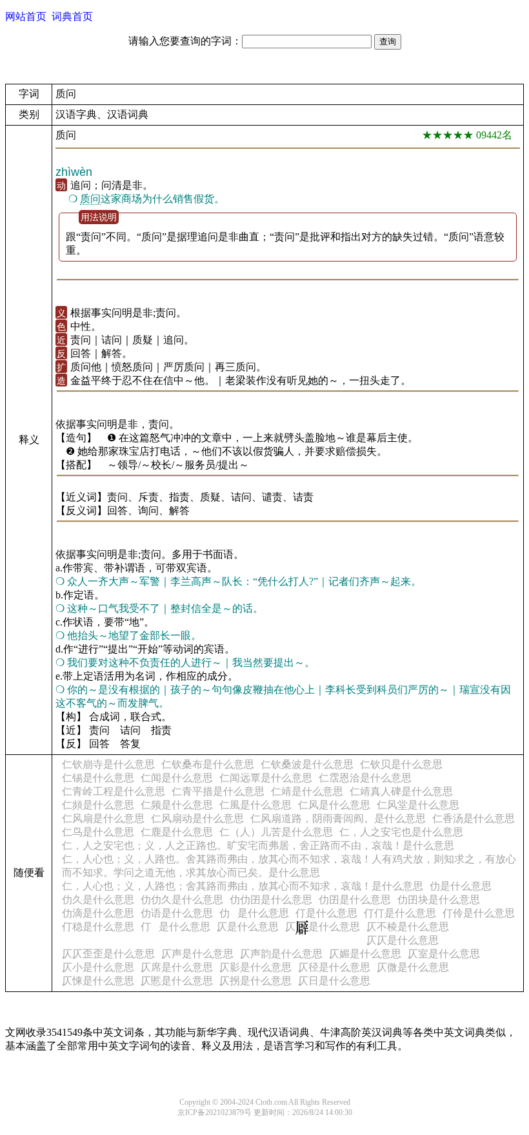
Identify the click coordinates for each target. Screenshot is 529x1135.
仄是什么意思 (248, 926)
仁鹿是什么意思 (177, 831)
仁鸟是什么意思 (98, 831)
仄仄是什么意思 (402, 940)
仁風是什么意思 (255, 804)
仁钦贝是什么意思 (401, 764)
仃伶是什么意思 (479, 913)
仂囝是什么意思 (355, 899)
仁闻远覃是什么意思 (265, 777)
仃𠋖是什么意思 (175, 926)
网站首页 (25, 16)
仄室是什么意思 (444, 953)
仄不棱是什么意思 (407, 926)
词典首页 (72, 16)
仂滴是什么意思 (98, 913)
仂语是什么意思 (177, 913)
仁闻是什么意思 (177, 777)
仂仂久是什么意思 (182, 899)
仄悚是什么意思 (98, 980)
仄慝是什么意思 (177, 980)
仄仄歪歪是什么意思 (108, 953)
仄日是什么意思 (334, 980)
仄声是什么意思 (197, 953)
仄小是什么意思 (98, 967)
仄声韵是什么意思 (281, 953)
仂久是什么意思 (98, 899)
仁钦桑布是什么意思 (207, 764)
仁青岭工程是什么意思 (113, 791)
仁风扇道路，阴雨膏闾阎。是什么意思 (338, 818)
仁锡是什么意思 (98, 777)
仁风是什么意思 (334, 804)
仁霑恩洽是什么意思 (365, 777)
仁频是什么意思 (177, 804)
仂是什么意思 (461, 886)
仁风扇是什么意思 (103, 818)
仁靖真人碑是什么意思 (401, 791)
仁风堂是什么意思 (418, 804)
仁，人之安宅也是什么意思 (401, 831)
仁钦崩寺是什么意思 (108, 764)
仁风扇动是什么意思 (197, 818)
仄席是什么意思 (177, 967)
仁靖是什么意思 (307, 791)
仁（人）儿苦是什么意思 (276, 831)
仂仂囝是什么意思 (271, 899)
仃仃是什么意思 (400, 913)
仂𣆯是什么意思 (254, 913)
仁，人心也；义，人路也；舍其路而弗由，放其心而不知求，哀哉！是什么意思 (242, 886)
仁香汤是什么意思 (473, 818)
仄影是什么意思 (255, 967)
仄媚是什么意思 (365, 953)
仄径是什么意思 (334, 967)
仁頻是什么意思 (98, 804)
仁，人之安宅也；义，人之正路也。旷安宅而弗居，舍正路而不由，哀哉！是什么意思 (258, 845)
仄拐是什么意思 (255, 980)
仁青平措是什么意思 (218, 791)
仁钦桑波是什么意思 (307, 764)
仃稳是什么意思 (98, 926)
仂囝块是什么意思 (438, 899)
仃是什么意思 (326, 913)
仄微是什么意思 (413, 967)
